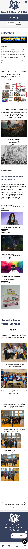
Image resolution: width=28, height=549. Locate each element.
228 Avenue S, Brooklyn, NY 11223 (14, 527)
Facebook (10, 18)
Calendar (3, 547)
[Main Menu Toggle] (25, 2)
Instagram (18, 18)
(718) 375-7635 (16, 529)
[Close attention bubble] (26, 532)
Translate (18, 24)
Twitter (14, 18)
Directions (25, 547)
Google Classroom (17, 547)
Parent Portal (9, 547)
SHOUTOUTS (5, 30)
